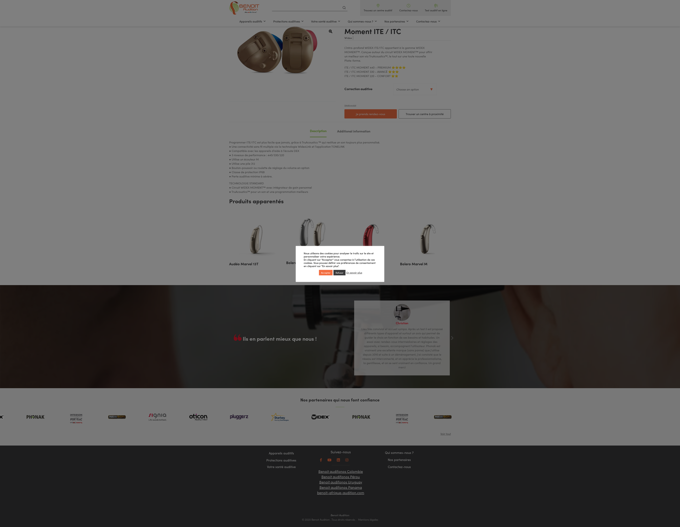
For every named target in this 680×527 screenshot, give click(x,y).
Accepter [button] (325, 272)
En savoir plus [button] (354, 272)
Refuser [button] (339, 272)
